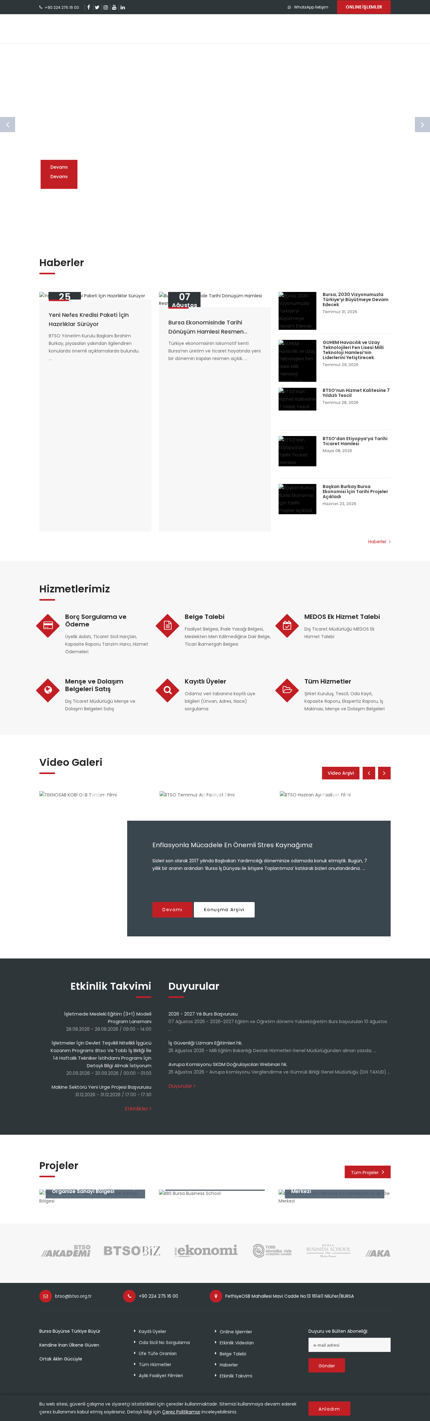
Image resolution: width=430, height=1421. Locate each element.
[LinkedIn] (122, 7)
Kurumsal (172, 29)
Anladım (329, 1409)
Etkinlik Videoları (237, 1343)
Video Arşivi (341, 773)
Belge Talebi (204, 616)
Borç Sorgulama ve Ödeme (96, 620)
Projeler (252, 29)
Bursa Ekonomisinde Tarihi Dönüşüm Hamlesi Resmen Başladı (206, 331)
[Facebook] (88, 7)
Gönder (327, 1366)
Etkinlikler (136, 1108)
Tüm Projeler (365, 1172)
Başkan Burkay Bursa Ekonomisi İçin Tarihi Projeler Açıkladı (355, 491)
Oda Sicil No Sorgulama (164, 1342)
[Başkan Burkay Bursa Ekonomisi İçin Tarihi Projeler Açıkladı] (297, 499)
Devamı (59, 176)
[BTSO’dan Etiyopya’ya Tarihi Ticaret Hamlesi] (297, 451)
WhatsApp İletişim (311, 7)
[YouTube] (114, 7)
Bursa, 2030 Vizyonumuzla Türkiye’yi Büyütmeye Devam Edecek (355, 299)
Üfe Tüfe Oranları (158, 1353)
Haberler (378, 542)
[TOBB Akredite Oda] (272, 1257)
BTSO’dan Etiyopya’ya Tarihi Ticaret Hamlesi (355, 441)
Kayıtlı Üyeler (205, 681)
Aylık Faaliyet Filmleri (161, 1375)
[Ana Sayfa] (74, 29)
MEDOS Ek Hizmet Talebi (342, 616)
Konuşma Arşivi (224, 909)
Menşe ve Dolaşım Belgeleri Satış (94, 685)
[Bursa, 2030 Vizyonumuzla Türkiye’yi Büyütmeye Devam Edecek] (297, 311)
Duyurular (180, 1086)
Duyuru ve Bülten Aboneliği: (338, 1331)
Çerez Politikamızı (181, 1412)
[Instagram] (105, 7)
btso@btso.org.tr (73, 1296)
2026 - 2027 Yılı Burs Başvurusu (203, 1013)
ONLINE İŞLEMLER (364, 7)
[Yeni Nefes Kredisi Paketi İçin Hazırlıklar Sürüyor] (95, 296)
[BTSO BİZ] (132, 1257)
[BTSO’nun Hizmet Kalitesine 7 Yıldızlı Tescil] (297, 399)
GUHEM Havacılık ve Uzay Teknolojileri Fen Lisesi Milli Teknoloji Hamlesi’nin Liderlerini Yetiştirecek (353, 350)
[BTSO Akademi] (66, 1257)
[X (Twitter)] (97, 7)
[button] (203, 226)
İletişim (372, 29)
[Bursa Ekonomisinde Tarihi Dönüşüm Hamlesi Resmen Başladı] (215, 299)
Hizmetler (213, 29)
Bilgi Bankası (296, 29)
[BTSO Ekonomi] (206, 1257)
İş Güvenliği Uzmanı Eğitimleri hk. (205, 1043)
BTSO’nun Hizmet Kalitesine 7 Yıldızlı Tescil (356, 393)
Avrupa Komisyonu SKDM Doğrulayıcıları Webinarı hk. (227, 1064)
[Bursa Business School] (329, 1257)
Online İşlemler (236, 1332)
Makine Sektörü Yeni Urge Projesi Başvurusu (101, 1087)
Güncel (337, 29)
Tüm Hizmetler (327, 681)
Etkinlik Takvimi (236, 1376)
